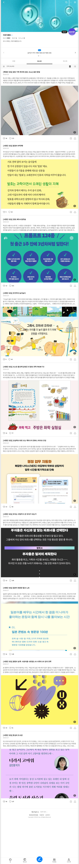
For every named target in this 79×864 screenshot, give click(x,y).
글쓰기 (39, 859)
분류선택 (3, 66)
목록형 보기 (75, 66)
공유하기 (75, 138)
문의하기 (47, 815)
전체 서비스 (75, 2)
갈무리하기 (71, 138)
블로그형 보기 (70, 66)
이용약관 (42, 815)
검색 (66, 2)
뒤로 (4, 2)
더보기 (71, 2)
